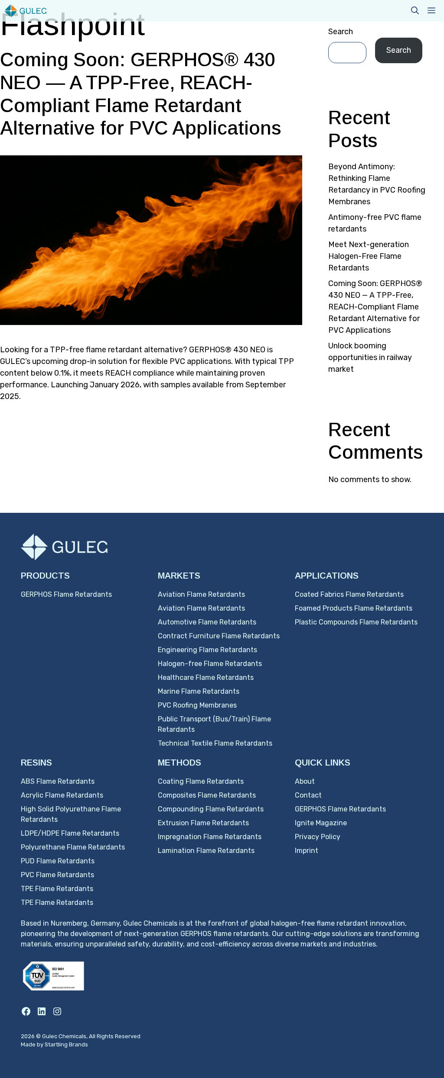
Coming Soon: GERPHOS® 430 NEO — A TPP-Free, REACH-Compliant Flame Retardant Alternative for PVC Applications (375, 307)
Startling (57, 1044)
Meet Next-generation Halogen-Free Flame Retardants (368, 256)
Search (340, 31)
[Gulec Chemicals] (25, 11)
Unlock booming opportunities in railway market (370, 357)
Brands (78, 1044)
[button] (415, 11)
